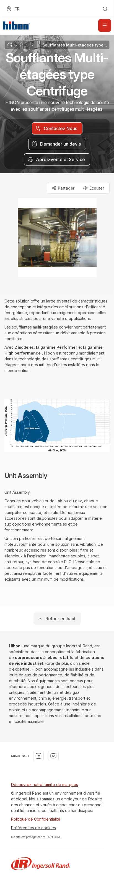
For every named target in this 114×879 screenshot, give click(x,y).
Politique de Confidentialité (35, 819)
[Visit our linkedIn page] (38, 756)
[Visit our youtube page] (53, 756)
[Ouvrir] (104, 25)
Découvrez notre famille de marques (44, 784)
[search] (105, 8)
